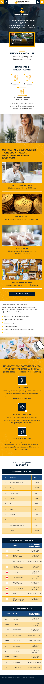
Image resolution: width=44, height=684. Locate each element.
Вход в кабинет (38, 2)
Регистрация (42, 2)
